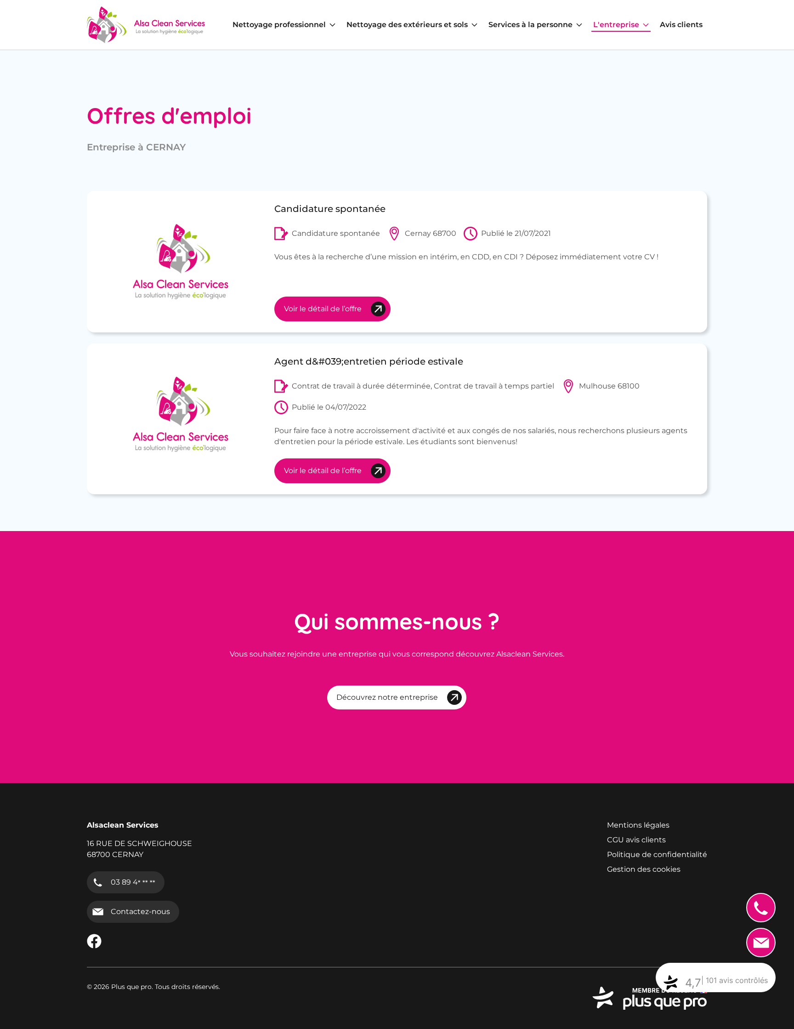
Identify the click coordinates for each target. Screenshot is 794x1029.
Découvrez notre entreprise (387, 697)
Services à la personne (530, 24)
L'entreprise (616, 24)
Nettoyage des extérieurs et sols (407, 24)
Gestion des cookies (644, 869)
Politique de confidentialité (657, 854)
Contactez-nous (140, 911)
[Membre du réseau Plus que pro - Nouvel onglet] (649, 998)
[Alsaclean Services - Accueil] (146, 24)
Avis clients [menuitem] (681, 24)
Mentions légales (638, 825)
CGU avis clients (636, 839)
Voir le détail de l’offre (323, 308)
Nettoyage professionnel (279, 24)
